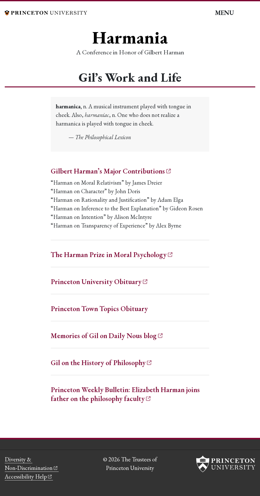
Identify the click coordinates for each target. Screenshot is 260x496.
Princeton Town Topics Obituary (99, 308)
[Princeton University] (46, 12)
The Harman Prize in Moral (108, 254)
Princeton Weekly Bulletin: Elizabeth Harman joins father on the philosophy (125, 394)
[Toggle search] (251, 12)
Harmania (130, 37)
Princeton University (96, 281)
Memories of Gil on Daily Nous (104, 335)
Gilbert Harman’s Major (108, 171)
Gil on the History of (98, 362)
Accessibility (26, 476)
